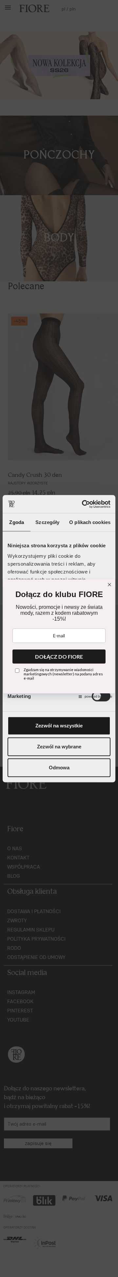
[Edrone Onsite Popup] (59, 638)
